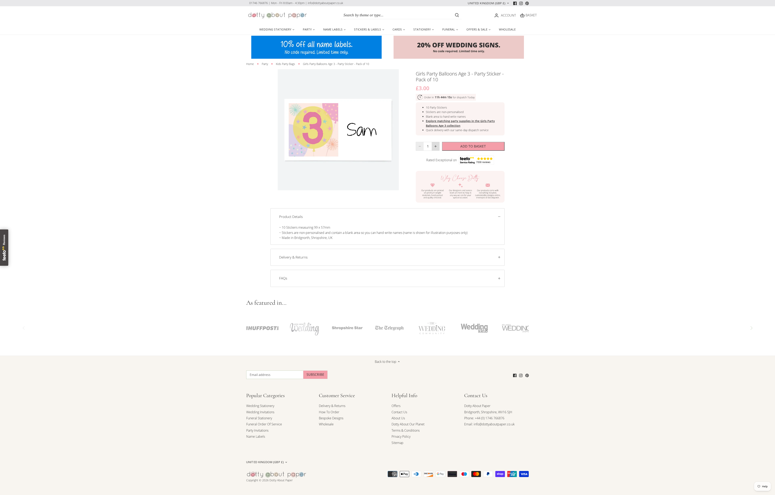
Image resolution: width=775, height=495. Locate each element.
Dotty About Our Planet (408, 424)
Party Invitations (257, 430)
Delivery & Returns (293, 257)
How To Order (329, 412)
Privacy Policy (401, 436)
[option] (338, 129)
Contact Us (399, 412)
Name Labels (255, 436)
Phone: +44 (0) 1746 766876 (484, 418)
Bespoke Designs (331, 418)
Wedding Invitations (260, 412)
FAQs (283, 278)
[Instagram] (521, 3)
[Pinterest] (527, 3)
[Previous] (23, 327)
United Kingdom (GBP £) (486, 3)
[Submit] (457, 15)
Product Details (291, 216)
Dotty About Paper (477, 406)
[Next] (751, 327)
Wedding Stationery (260, 406)
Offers (396, 406)
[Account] (496, 15)
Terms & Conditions (406, 430)
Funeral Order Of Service (264, 424)
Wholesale (326, 424)
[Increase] (435, 146)
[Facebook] (515, 3)
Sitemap (397, 443)
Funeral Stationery (259, 418)
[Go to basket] (522, 15)
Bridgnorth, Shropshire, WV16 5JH (488, 412)
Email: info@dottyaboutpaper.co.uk (489, 424)
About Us (398, 418)
